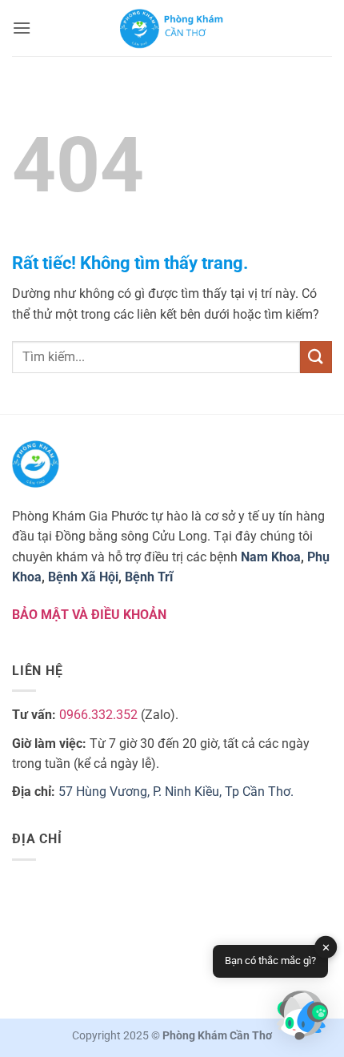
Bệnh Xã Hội (83, 577)
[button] (21, 27)
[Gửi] (316, 356)
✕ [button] (326, 948)
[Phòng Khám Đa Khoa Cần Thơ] (172, 28)
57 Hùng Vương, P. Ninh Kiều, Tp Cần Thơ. (176, 791)
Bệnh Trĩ (149, 577)
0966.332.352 (98, 714)
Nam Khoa (271, 557)
